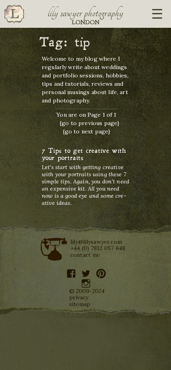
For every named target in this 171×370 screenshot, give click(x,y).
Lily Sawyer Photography (85, 13)
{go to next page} (87, 131)
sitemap (80, 304)
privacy (79, 297)
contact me (85, 254)
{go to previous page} (89, 123)
